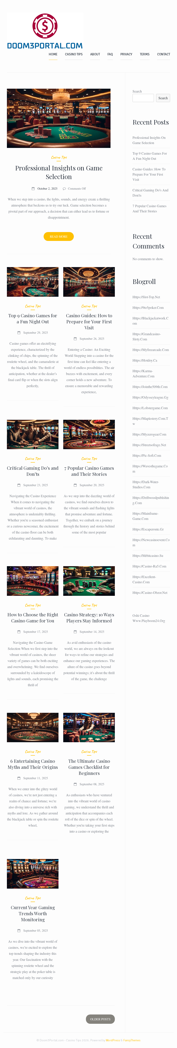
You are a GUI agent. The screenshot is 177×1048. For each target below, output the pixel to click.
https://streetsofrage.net (149, 444)
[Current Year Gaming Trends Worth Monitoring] (32, 874)
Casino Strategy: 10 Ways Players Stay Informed (89, 617)
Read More (62, 237)
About (95, 54)
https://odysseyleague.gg (150, 397)
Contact (163, 54)
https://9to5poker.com (148, 307)
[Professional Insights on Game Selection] (59, 118)
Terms (145, 54)
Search (137, 91)
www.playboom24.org (149, 620)
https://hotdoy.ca (145, 360)
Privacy (126, 54)
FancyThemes (132, 1040)
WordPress (113, 1040)
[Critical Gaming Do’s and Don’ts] (32, 434)
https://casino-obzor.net (150, 592)
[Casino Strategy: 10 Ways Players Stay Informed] (89, 581)
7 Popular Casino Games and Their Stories (89, 471)
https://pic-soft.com (147, 455)
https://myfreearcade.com (151, 349)
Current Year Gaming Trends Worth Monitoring (33, 913)
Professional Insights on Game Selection (59, 172)
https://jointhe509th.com (150, 386)
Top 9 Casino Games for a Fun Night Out (32, 318)
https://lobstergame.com (150, 407)
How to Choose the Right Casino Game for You (32, 617)
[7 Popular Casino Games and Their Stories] (89, 434)
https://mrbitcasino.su (148, 555)
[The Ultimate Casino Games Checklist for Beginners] (89, 727)
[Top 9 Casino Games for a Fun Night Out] (32, 282)
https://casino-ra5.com (149, 566)
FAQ (110, 54)
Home (53, 54)
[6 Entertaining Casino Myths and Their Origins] (32, 727)
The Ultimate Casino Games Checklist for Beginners (89, 767)
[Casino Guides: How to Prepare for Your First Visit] (89, 282)
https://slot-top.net (146, 297)
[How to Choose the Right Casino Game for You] (32, 581)
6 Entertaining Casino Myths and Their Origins (33, 764)
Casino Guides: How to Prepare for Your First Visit (89, 321)
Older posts (100, 1019)
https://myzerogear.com (149, 434)
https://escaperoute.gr (148, 529)
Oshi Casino (141, 615)
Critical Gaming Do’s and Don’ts (32, 471)
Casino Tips (74, 54)
